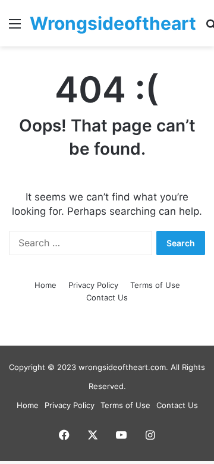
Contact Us (107, 297)
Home (45, 285)
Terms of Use (155, 285)
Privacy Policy (93, 285)
